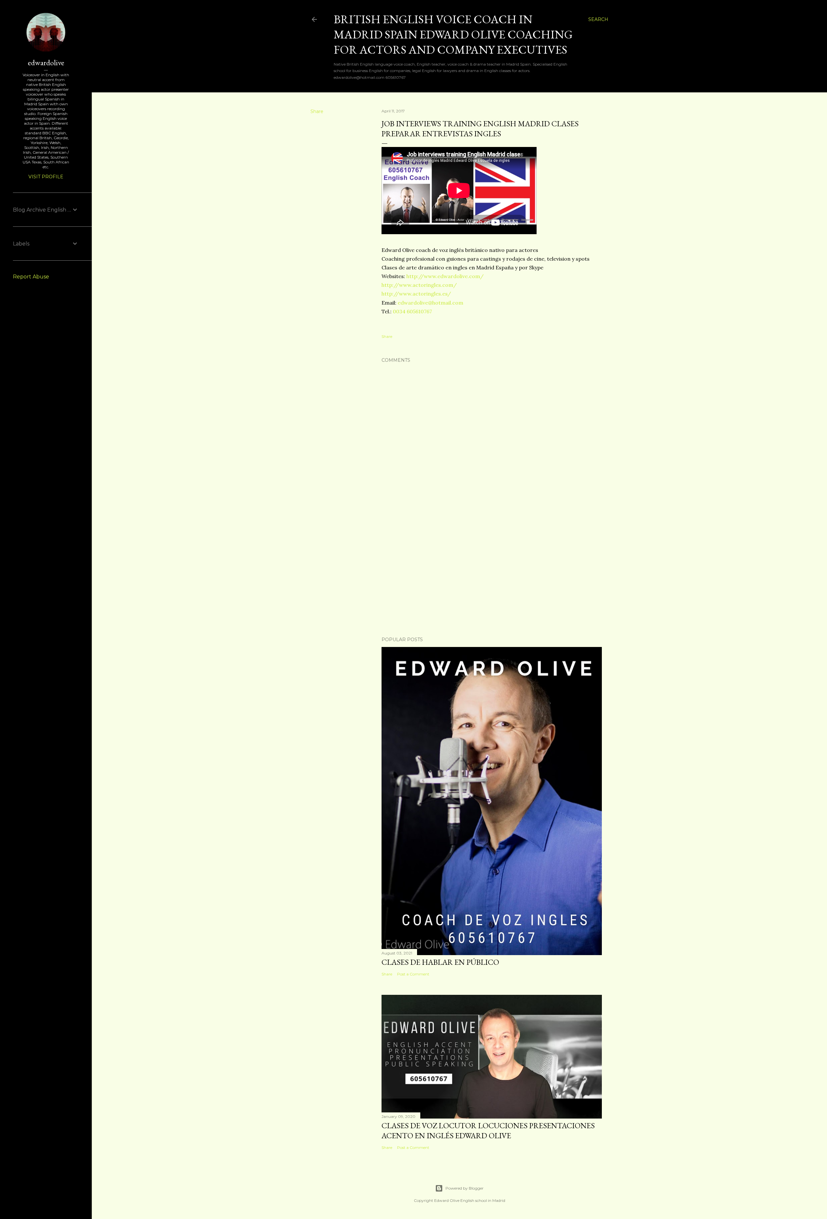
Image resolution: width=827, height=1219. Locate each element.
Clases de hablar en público (440, 962)
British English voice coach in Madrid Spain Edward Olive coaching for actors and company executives (453, 34)
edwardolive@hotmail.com (430, 302)
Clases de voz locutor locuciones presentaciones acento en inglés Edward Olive (488, 1130)
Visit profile (45, 177)
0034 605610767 (412, 311)
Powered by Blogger (464, 1188)
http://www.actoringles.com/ (419, 285)
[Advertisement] (492, 575)
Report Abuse (31, 277)
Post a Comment (413, 974)
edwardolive (46, 62)
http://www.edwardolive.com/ (445, 276)
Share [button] (316, 111)
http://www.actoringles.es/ (416, 293)
